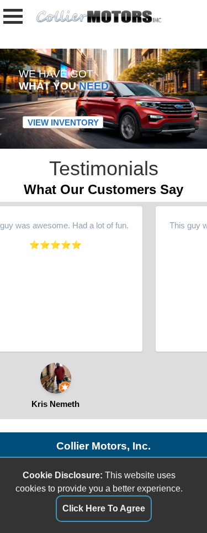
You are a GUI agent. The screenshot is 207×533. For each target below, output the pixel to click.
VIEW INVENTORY (63, 122)
